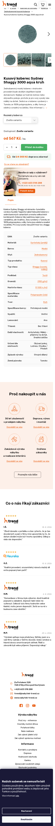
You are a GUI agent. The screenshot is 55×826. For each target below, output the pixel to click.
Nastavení (26, 811)
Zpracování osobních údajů (27, 764)
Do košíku (34, 147)
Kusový (44, 261)
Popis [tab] (11, 200)
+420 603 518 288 (32, 183)
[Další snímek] (48, 34)
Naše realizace (27, 731)
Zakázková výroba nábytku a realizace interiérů (14, 452)
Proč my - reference (27, 720)
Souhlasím (26, 819)
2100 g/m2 (42, 281)
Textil (44, 275)
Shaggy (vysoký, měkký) (40, 268)
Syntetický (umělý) (39, 242)
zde (17, 796)
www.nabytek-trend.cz (25, 698)
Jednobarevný (40, 255)
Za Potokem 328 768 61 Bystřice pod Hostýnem (29, 683)
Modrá (44, 248)
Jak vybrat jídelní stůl (27, 734)
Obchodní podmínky (27, 767)
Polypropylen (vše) (39, 295)
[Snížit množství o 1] (7, 147)
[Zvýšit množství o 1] (16, 147)
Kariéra (27, 760)
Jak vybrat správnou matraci (27, 738)
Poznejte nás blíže (27, 474)
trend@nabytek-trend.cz (26, 693)
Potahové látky (28, 727)
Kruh (45, 302)
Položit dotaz (27, 191)
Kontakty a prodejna (27, 750)
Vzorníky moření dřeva (27, 724)
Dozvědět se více (14, 427)
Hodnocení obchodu (27, 757)
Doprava (27, 753)
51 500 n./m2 (41, 287)
